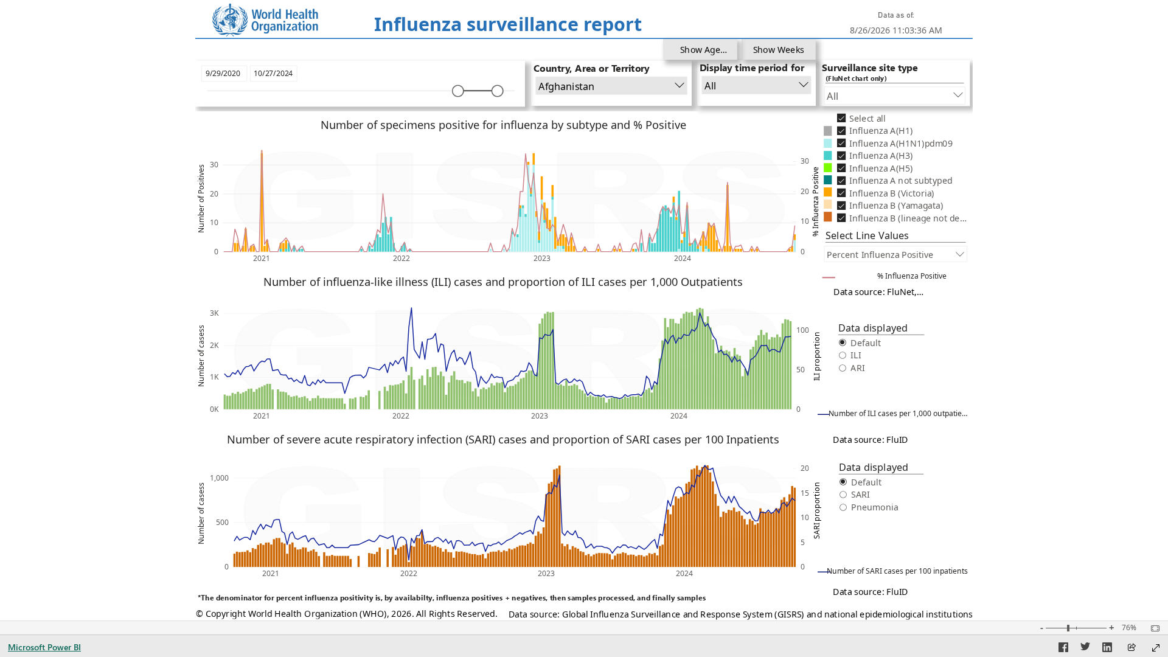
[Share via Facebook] (1063, 649)
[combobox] (611, 86)
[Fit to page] (1152, 628)
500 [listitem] (221, 522)
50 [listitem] (800, 369)
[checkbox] (901, 117)
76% (1129, 628)
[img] (584, 38)
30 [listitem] (214, 164)
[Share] (1131, 648)
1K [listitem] (213, 377)
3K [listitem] (213, 313)
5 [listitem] (802, 542)
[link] (265, 20)
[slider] (458, 91)
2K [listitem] (213, 345)
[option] (514, 244)
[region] (584, 310)
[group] (508, 26)
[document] (507, 26)
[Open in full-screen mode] (1156, 648)
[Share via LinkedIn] (1107, 649)
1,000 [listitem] (218, 478)
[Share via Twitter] (1085, 649)
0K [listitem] (213, 409)
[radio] (881, 342)
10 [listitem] (214, 222)
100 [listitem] (802, 330)
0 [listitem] (216, 251)
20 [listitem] (214, 194)
